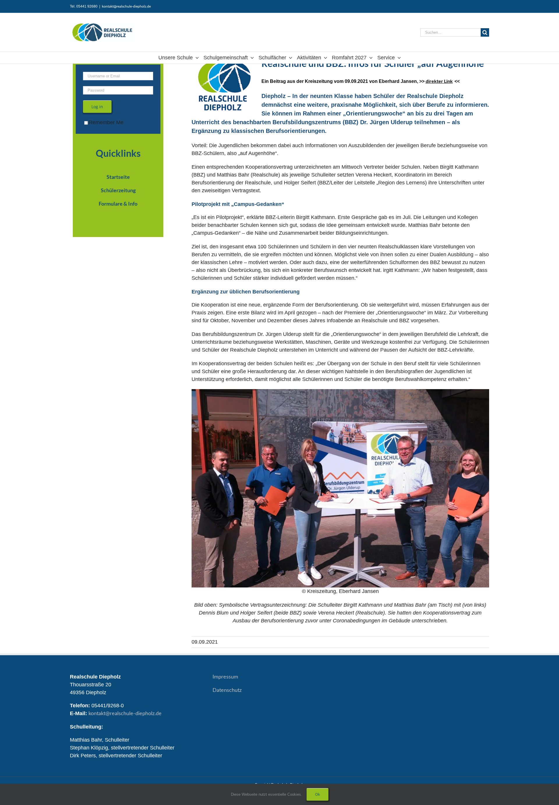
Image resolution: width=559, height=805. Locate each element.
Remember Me (106, 122)
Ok (317, 794)
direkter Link (439, 81)
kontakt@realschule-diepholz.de (126, 6)
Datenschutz (227, 690)
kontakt (125, 713)
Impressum (225, 677)
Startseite (118, 177)
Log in (97, 106)
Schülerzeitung (118, 190)
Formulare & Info (118, 203)
